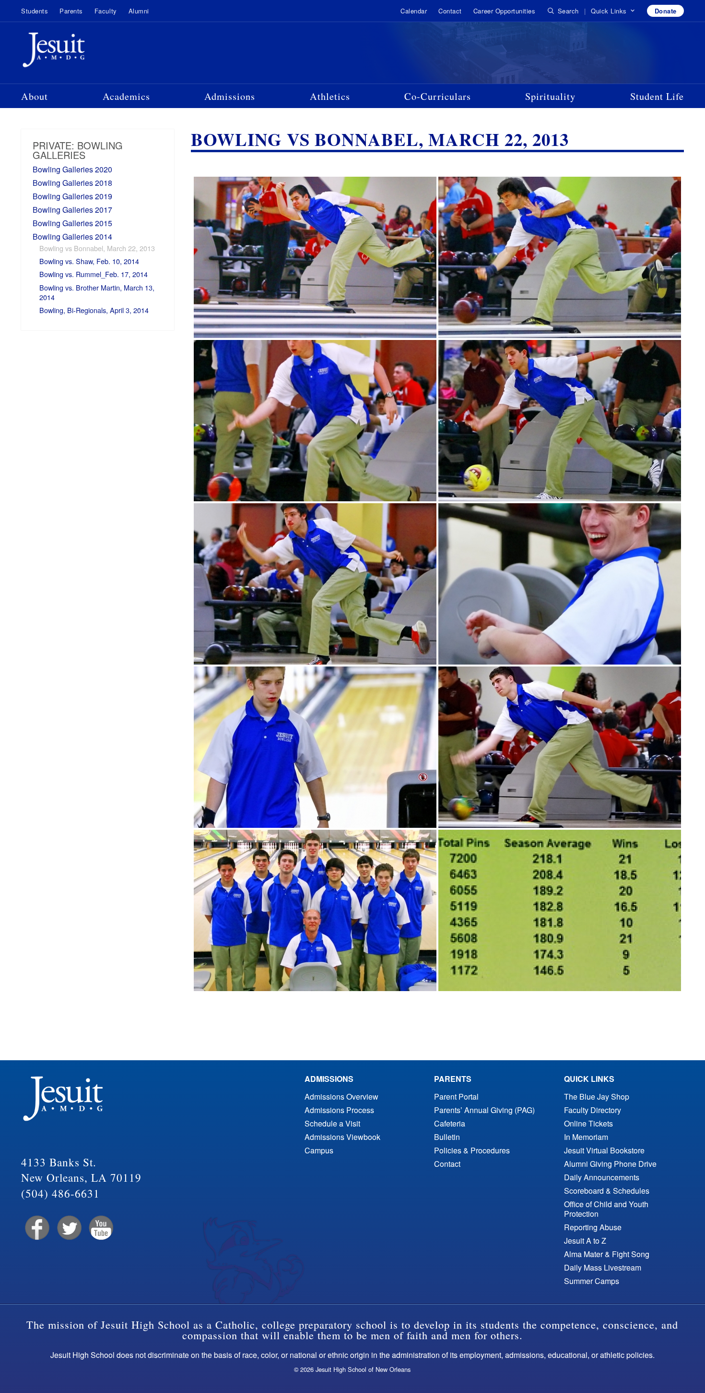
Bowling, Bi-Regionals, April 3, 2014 (94, 310)
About (34, 96)
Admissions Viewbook (342, 1136)
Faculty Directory (592, 1109)
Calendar (413, 10)
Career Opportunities (504, 10)
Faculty (105, 10)
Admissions (229, 96)
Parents (71, 10)
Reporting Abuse (593, 1227)
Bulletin (447, 1136)
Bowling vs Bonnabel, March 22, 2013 (97, 248)
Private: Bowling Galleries (78, 150)
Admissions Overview (341, 1096)
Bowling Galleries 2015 (72, 223)
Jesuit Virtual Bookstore (604, 1150)
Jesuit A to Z (585, 1240)
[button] (613, 11)
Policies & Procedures (472, 1150)
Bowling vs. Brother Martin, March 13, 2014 (96, 292)
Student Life (657, 96)
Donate (666, 10)
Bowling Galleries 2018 (72, 182)
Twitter (68, 1228)
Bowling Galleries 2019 (72, 196)
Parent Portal (456, 1096)
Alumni (139, 10)
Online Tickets (588, 1123)
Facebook (36, 1228)
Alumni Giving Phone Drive (610, 1163)
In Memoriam (586, 1136)
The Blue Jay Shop (596, 1096)
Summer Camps (591, 1280)
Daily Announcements (601, 1177)
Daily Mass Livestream (602, 1267)
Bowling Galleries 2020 (72, 169)
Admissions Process (339, 1109)
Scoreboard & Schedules (606, 1190)
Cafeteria (449, 1123)
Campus (319, 1150)
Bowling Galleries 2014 (72, 236)
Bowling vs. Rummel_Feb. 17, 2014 (93, 274)
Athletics (330, 96)
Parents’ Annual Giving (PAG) (484, 1109)
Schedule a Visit (332, 1123)
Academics (126, 96)
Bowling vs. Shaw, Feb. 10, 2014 (89, 261)
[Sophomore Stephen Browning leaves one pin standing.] (315, 747)
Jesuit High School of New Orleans (88, 52)
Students (34, 10)
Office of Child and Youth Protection (606, 1209)
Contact (450, 10)
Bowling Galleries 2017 (72, 209)
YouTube (100, 1228)
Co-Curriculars (437, 96)
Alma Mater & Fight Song (606, 1254)
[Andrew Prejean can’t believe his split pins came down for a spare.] (559, 584)
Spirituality (550, 96)
